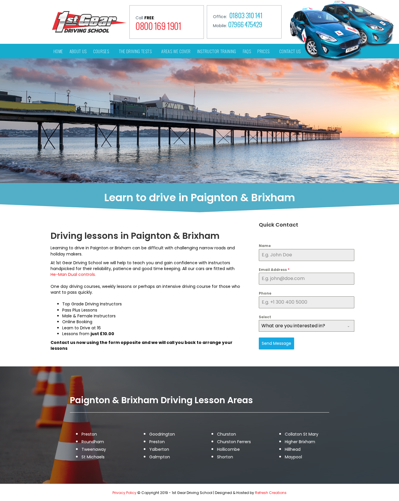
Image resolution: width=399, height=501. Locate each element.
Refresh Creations (271, 492)
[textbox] (301, 325)
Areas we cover (175, 51)
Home (58, 51)
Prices (263, 51)
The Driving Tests (135, 51)
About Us (78, 51)
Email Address (274, 269)
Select (265, 316)
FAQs (247, 51)
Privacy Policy (124, 492)
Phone (265, 293)
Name (265, 245)
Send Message (276, 343)
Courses (101, 51)
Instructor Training (216, 51)
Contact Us (290, 51)
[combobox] (306, 326)
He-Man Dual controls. (73, 274)
